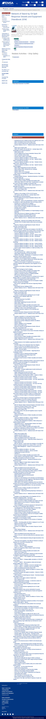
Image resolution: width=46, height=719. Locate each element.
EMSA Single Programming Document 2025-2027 (25, 204)
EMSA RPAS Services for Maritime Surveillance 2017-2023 (27, 213)
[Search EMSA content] (17, 3)
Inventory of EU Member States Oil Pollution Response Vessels (28, 632)
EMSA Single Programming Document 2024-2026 (25, 253)
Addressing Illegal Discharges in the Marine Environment (26, 606)
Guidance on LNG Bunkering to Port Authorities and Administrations (29, 477)
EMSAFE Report (17, 322)
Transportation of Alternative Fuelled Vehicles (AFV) (5, 35)
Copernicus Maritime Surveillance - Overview (24, 233)
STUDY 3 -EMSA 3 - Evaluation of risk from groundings (26, 566)
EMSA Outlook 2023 (18, 303)
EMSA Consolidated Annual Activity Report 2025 (24, 142)
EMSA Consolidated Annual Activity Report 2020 (25, 355)
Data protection (6, 697)
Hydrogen (5, 19)
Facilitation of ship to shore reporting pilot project (25, 307)
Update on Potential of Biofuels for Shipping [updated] (26, 273)
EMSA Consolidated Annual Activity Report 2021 (24, 317)
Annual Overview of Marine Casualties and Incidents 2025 (27, 180)
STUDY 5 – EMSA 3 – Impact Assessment (23, 546)
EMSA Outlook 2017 (18, 503)
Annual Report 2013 (18, 585)
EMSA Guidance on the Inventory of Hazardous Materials (27, 502)
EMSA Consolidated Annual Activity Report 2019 (24, 373)
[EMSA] (8, 3)
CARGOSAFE (5, 62)
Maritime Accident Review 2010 (21, 652)
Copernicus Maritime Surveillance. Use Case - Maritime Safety (28, 234)
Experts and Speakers (8, 693)
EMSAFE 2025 (4, 80)
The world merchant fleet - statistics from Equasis (25, 252)
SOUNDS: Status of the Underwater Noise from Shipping (26, 345)
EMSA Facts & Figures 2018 (20, 433)
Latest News (16, 40)
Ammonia (5, 18)
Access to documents (7, 699)
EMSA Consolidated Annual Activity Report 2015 (24, 533)
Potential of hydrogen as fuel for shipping (23, 269)
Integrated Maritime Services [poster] (22, 473)
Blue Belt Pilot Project (19, 656)
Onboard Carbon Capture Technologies (22, 156)
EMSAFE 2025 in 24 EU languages (22, 172)
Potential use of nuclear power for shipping (23, 203)
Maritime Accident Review (20, 662)
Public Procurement (7, 691)
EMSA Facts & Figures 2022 (20, 293)
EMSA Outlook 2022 (18, 335)
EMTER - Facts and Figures (20, 349)
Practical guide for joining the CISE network (23, 333)
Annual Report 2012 (18, 612)
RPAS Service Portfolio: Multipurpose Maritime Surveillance (27, 320)
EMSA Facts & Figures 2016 (20, 489)
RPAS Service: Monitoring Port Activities (23, 274)
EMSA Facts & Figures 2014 (20, 552)
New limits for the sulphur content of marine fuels (25, 577)
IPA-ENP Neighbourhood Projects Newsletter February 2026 (27, 153)
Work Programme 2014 (19, 599)
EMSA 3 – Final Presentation (20, 545)
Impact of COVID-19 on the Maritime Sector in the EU (26, 346)
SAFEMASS (5, 53)
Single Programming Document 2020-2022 (23, 419)
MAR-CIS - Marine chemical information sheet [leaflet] (26, 469)
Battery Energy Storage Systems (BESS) (6, 30)
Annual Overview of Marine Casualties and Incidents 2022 (27, 304)
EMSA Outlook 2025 (18, 199)
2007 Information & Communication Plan (23, 675)
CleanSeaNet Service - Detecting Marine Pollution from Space (28, 423)
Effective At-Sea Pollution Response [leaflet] (24, 670)
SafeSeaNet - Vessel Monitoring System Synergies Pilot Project (28, 643)
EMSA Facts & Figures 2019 (20, 409)
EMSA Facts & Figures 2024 (20, 189)
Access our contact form (4, 711)
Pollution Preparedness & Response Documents (23, 46)
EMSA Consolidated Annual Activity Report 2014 (24, 567)
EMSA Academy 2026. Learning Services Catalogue (25, 169)
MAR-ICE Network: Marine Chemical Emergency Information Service (29, 405)
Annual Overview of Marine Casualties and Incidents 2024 (27, 206)
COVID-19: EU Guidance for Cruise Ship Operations (25, 400)
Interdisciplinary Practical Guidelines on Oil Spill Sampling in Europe (28, 210)
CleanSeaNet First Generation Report (22, 647)
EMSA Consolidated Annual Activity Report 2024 (25, 187)
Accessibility (5, 703)
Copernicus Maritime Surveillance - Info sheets (24, 449)
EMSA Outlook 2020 (18, 413)
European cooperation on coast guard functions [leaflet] (26, 316)
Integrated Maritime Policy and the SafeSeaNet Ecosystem (27, 589)
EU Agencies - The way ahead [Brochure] (23, 666)
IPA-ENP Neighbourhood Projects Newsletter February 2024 (27, 232)
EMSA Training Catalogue (19, 529)
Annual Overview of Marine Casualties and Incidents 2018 (26, 455)
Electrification (4, 24)
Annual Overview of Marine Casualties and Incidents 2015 (26, 550)
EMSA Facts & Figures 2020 (20, 356)
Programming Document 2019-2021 (22, 452)
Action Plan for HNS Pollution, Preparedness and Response (27, 672)
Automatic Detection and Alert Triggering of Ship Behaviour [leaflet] (29, 479)
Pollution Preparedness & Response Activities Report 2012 (26, 625)
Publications (16, 45)
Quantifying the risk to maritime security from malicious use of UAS (29, 140)
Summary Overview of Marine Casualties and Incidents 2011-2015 (28, 500)
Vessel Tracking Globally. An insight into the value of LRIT (26, 613)
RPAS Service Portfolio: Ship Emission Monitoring (25, 319)
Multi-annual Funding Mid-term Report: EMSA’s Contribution (27, 657)
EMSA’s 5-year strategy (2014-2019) (22, 595)
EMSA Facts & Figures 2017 (20, 463)
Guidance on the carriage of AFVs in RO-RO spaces (6, 39)
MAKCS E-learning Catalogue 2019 (22, 436)
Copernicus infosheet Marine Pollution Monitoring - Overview (27, 386)
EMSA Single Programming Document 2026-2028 (25, 167)
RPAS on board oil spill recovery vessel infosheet (25, 143)
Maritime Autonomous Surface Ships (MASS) (6, 50)
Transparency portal (5, 694)
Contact (3, 704)
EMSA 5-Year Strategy (19, 660)
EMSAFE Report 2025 (19, 170)
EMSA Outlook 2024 (18, 250)
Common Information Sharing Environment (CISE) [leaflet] (27, 312)
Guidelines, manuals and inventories (21, 41)
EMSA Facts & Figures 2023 (20, 227)
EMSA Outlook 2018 (18, 476)
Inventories (32, 41)
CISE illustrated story (18, 300)
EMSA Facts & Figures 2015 (20, 525)
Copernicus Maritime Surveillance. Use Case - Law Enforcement (28, 244)
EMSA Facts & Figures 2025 (20, 147)
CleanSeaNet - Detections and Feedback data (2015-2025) (27, 220)
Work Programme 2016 (19, 543)
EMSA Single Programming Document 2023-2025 (25, 302)
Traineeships (5, 690)
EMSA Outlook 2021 (18, 367)
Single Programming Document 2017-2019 (23, 510)
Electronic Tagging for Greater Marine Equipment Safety (26, 462)
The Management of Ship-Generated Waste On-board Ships (27, 507)
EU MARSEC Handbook (19, 209)
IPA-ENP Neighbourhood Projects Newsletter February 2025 (27, 197)
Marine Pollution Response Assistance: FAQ (23, 676)
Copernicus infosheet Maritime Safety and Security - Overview (28, 390)
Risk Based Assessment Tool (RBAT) (6, 55)
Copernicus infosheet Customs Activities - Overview (25, 377)
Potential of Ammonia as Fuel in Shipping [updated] (25, 272)
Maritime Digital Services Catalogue (22, 179)
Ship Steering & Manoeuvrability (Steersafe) (5, 66)
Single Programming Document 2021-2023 (23, 372)
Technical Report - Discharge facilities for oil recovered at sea (27, 626)
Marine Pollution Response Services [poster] (24, 475)
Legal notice (5, 701)
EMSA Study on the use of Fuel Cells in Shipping (25, 509)
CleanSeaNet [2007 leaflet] (20, 673)
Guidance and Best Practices (20, 435)
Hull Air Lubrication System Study (21, 154)
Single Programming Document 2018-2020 (23, 480)
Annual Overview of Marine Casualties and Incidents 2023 (27, 270)
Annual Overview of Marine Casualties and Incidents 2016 (26, 512)
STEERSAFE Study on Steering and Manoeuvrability (25, 353)
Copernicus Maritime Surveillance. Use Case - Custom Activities (28, 243)
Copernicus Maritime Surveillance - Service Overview (26, 450)
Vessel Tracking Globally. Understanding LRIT (24, 610)
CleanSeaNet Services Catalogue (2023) (23, 286)
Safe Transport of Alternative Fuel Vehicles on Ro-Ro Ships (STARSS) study (6, 44)
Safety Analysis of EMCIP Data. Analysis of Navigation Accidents (28, 306)
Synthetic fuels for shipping (20, 207)
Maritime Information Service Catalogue (23, 523)
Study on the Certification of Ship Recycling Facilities (26, 669)
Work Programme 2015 (19, 579)
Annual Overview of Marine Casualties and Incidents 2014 (26, 583)
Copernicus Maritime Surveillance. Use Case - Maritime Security (28, 246)
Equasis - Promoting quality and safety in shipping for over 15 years (29, 522)
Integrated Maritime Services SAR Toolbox (23, 329)
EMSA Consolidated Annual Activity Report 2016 (24, 499)
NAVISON (16, 212)
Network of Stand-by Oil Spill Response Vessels (24, 43)
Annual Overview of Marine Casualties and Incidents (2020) (27, 336)
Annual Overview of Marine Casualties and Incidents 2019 (26, 426)
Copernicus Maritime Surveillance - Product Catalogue (26, 417)
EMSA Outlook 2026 (18, 152)
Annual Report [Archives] (19, 630)
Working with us (4, 685)
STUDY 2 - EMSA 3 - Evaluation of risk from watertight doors (27, 565)
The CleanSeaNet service (20, 593)
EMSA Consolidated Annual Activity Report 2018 (24, 437)
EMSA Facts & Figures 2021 (20, 324)
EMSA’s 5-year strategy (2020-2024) (22, 425)
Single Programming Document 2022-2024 (23, 337)
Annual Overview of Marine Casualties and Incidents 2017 (26, 487)
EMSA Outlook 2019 (18, 442)
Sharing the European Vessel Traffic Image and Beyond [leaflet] (28, 659)
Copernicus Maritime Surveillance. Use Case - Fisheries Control (28, 239)
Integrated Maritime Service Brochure (22, 617)
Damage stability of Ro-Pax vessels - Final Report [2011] (26, 633)
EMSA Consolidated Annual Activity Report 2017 (24, 467)
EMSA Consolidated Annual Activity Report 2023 (25, 216)
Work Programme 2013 (19, 623)
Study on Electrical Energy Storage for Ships (24, 407)
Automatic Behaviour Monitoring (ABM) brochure (25, 214)
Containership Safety (6, 59)
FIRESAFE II (17, 453)
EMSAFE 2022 (4, 83)
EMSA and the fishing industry (20, 668)
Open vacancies (6, 688)
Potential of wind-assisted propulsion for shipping (25, 257)
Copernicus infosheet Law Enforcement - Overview (25, 382)
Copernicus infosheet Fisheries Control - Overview (25, 406)
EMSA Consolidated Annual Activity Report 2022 (24, 279)
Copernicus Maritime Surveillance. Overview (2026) (25, 157)
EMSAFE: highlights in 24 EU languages (23, 323)
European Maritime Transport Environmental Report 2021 (26, 347)
